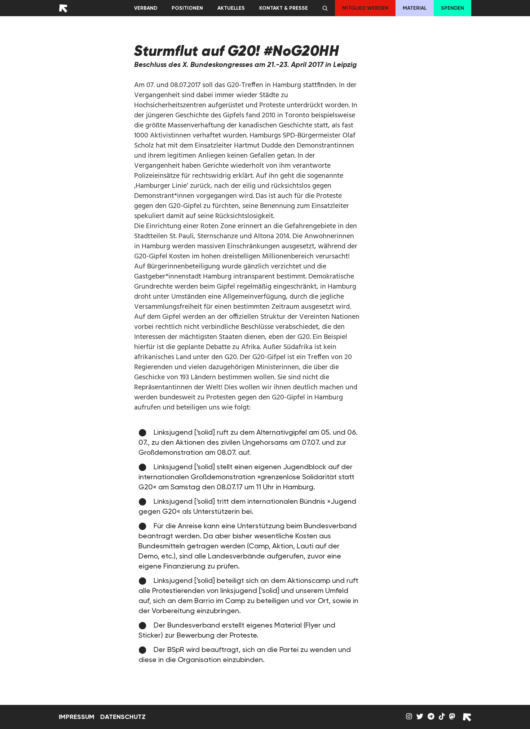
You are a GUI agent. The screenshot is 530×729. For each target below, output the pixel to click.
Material (415, 8)
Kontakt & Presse (283, 8)
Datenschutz (123, 717)
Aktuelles (231, 8)
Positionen (187, 8)
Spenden (452, 8)
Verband (145, 8)
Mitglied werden (365, 8)
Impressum (76, 717)
